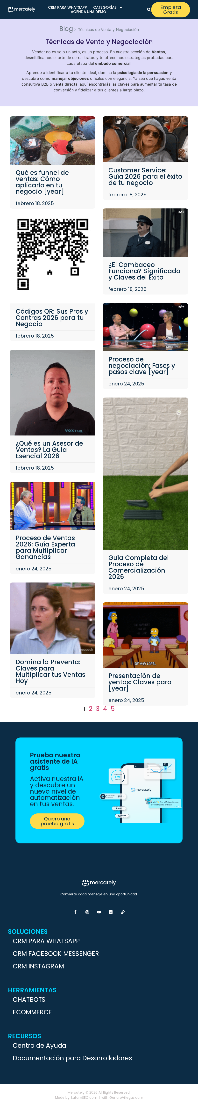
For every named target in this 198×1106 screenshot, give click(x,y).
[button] (149, 9)
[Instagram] (87, 912)
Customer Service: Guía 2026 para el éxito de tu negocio (145, 176)
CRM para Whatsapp (67, 7)
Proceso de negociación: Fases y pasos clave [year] (141, 365)
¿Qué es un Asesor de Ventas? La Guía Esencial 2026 (49, 449)
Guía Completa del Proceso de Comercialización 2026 (138, 567)
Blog (66, 28)
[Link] (123, 912)
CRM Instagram (38, 966)
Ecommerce (32, 1012)
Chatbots (29, 999)
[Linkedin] (111, 912)
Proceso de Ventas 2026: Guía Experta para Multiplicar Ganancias (45, 547)
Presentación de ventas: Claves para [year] (140, 682)
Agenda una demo (88, 12)
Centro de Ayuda (39, 1045)
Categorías (105, 7)
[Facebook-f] (75, 912)
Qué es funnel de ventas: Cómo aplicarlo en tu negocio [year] (42, 182)
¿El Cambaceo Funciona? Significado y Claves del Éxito (144, 271)
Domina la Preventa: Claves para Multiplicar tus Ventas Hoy (50, 671)
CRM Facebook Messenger (56, 953)
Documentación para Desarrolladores (72, 1058)
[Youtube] (99, 912)
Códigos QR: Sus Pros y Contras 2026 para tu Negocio (52, 317)
